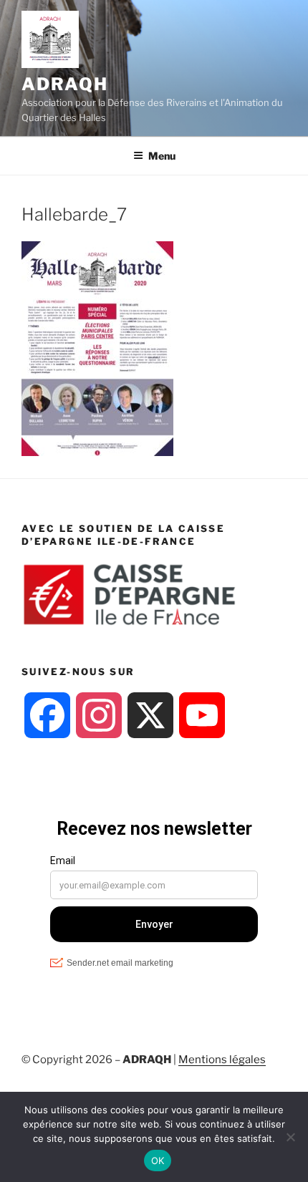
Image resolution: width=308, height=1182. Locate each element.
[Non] (290, 1137)
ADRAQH (64, 84)
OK (158, 1160)
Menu (161, 156)
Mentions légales (222, 1059)
